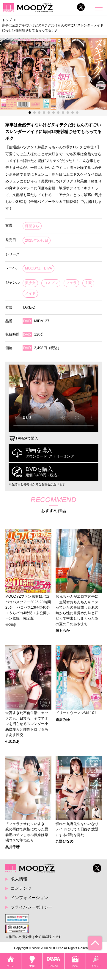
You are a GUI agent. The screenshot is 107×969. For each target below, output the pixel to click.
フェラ (71, 283)
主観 (88, 283)
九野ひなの (64, 841)
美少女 (30, 283)
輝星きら (32, 226)
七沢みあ (12, 741)
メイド (30, 293)
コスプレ (51, 283)
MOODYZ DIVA (38, 268)
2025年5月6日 (36, 240)
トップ (7, 20)
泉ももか (63, 630)
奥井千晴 (12, 847)
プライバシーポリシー (31, 907)
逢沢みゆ (63, 719)
